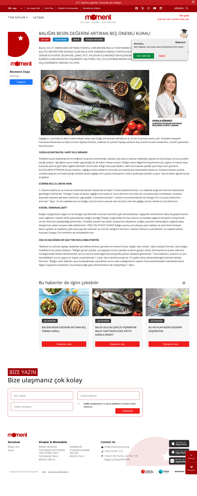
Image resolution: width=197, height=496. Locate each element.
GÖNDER (128, 411)
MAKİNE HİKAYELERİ (48, 446)
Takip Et (21, 82)
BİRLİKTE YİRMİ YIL (47, 459)
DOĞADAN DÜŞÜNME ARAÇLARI (80, 451)
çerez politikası (113, 403)
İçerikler (96, 22)
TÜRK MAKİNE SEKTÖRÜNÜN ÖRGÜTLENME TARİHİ (52, 451)
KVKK (44, 472)
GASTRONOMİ (109, 22)
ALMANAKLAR (76, 446)
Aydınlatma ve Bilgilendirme (58, 472)
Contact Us (108, 442)
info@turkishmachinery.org (116, 446)
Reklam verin (13, 446)
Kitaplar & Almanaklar (68, 8)
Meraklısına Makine (92, 8)
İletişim (11, 450)
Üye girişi (184, 15)
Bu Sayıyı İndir (33, 8)
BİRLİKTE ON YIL (77, 456)
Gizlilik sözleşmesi (92, 403)
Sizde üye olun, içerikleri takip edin (173, 19)
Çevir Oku (48, 8)
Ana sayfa (85, 22)
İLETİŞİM (38, 17)
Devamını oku (64, 344)
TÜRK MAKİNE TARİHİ (48, 456)
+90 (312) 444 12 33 (113, 451)
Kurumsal (14, 442)
